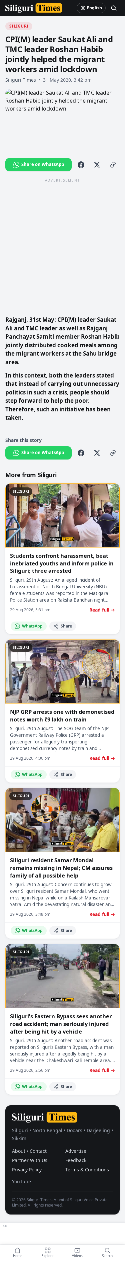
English (94, 8)
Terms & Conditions (87, 1169)
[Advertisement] (62, 246)
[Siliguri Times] (33, 8)
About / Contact (29, 1151)
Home (17, 1255)
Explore (48, 1255)
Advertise (75, 1151)
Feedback (75, 1160)
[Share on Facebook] (81, 164)
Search (107, 1255)
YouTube (21, 1181)
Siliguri (18, 26)
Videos (77, 1255)
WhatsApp (32, 626)
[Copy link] (113, 164)
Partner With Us (29, 1160)
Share (66, 626)
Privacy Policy (27, 1169)
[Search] (114, 8)
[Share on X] (97, 164)
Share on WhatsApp (42, 164)
